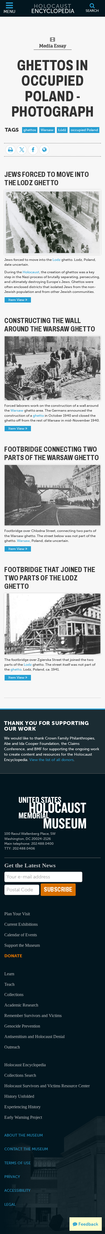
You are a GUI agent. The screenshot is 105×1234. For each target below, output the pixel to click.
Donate (13, 955)
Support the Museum (22, 945)
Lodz (56, 260)
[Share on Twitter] (21, 150)
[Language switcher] (44, 150)
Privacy (12, 1176)
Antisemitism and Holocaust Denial (34, 1036)
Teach (9, 984)
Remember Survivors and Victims (33, 1015)
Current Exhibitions (21, 924)
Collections (13, 994)
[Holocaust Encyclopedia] (52, 8)
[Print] (10, 150)
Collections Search (20, 1075)
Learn (9, 974)
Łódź (62, 130)
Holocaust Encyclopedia (25, 1065)
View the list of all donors (51, 760)
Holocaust (31, 272)
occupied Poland (84, 130)
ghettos (29, 130)
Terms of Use (17, 1163)
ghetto (38, 415)
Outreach (12, 1047)
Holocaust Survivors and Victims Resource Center (47, 1086)
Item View (16, 300)
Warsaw (47, 130)
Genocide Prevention (22, 1026)
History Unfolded (19, 1096)
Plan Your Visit (17, 914)
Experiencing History (22, 1107)
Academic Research (21, 1005)
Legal (10, 1204)
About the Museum (23, 1135)
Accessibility (17, 1190)
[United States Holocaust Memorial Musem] (52, 813)
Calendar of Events (20, 934)
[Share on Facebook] (33, 150)
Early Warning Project (23, 1117)
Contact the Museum (26, 1149)
